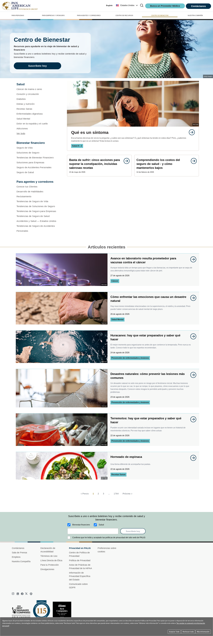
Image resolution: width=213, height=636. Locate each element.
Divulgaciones (47, 569)
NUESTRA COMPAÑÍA (195, 15)
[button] (127, 5)
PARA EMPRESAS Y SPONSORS (53, 15)
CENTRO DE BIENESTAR (160, 15)
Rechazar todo (188, 631)
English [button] (109, 5)
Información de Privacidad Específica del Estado (79, 576)
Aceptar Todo (174, 631)
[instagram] (13, 593)
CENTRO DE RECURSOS (124, 15)
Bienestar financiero (81, 525)
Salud (101, 525)
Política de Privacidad (79, 560)
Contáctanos (198, 6)
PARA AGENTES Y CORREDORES (89, 15)
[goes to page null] (190, 132)
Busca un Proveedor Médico (165, 6)
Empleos (16, 557)
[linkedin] (17, 593)
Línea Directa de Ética (51, 560)
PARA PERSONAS (18, 15)
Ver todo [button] (21, 133)
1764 (116, 494)
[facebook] (22, 593)
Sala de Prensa (19, 552)
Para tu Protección (49, 565)
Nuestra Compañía (21, 561)
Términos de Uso (48, 556)
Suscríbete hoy (37, 65)
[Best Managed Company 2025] (22, 612)
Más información (203, 631)
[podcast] (31, 593)
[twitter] (26, 593)
